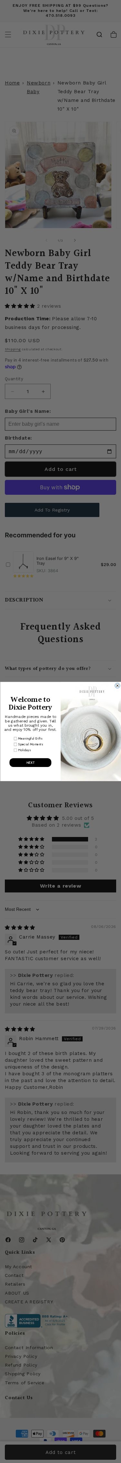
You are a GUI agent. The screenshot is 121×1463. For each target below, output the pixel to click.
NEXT (30, 762)
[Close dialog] (117, 685)
